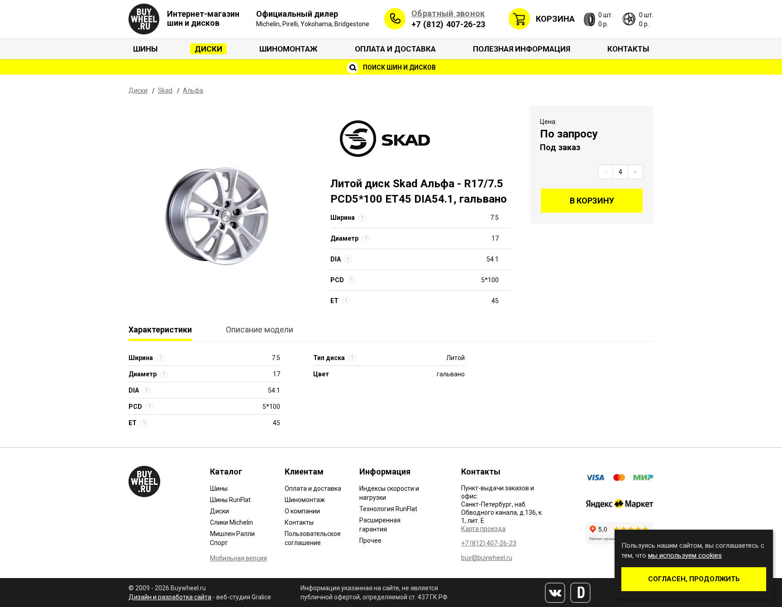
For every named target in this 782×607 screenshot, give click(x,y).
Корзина (555, 19)
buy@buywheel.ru (486, 557)
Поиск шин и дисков (399, 67)
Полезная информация (521, 48)
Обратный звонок (448, 13)
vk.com (555, 593)
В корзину (592, 200)
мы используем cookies (685, 555)
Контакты (628, 48)
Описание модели (259, 329)
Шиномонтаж (288, 48)
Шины (145, 48)
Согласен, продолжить (694, 579)
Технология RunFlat (388, 508)
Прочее (370, 540)
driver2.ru (580, 593)
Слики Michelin (231, 522)
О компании (302, 511)
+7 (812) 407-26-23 (448, 24)
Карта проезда (483, 528)
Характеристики (160, 329)
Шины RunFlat (230, 499)
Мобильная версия (238, 558)
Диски (208, 48)
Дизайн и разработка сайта (170, 597)
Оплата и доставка (395, 48)
